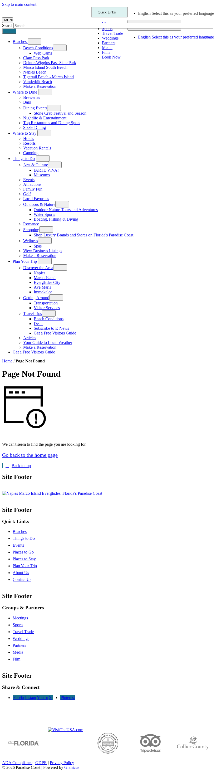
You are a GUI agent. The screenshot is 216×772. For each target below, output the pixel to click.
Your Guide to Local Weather (47, 342)
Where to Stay (24, 133)
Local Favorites (36, 198)
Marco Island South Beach (45, 67)
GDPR (41, 762)
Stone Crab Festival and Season (60, 113)
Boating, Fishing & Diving (56, 219)
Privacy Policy (62, 762)
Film (16, 659)
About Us (21, 572)
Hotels (28, 138)
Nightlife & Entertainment (44, 118)
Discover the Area (38, 267)
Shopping (31, 229)
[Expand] (34, 41)
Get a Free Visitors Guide (55, 333)
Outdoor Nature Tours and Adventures (66, 209)
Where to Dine (25, 92)
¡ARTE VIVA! (46, 170)
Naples (39, 273)
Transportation (46, 303)
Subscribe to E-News (51, 328)
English (176, 13)
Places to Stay (24, 559)
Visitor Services (47, 307)
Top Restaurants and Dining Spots (51, 122)
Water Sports (44, 214)
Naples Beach (34, 72)
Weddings (21, 638)
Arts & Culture (35, 165)
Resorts (29, 143)
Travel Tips (32, 313)
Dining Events (35, 108)
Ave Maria (42, 287)
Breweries (31, 97)
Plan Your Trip (25, 261)
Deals (38, 323)
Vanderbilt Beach (37, 81)
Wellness (30, 241)
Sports (18, 625)
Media (18, 652)
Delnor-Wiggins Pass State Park (49, 62)
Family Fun (32, 189)
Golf (27, 194)
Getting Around (36, 297)
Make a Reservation (39, 86)
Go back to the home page (30, 455)
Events (29, 179)
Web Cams (43, 53)
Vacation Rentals (37, 148)
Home (7, 361)
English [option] (176, 37)
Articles (29, 338)
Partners (19, 645)
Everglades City (47, 282)
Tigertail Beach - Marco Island (48, 77)
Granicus (71, 767)
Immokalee (43, 292)
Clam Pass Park (36, 58)
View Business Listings (42, 251)
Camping (30, 152)
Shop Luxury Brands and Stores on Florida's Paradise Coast (83, 235)
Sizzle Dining (34, 127)
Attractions (32, 184)
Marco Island (45, 277)
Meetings (20, 618)
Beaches (20, 531)
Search (7, 25)
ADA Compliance (17, 762)
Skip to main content (19, 4)
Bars (27, 102)
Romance (31, 224)
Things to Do (24, 158)
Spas (38, 246)
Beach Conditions (38, 48)
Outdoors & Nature (39, 204)
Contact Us (22, 579)
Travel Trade (23, 631)
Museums (42, 175)
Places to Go (23, 552)
